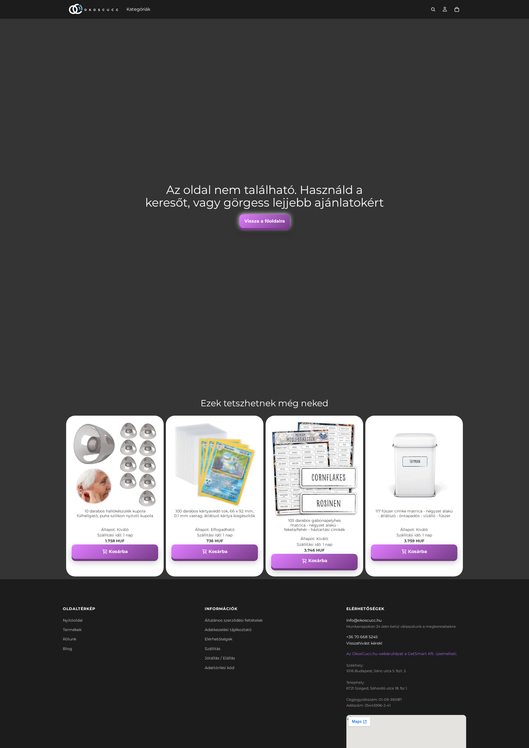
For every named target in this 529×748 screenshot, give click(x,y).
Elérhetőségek (218, 639)
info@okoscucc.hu (364, 620)
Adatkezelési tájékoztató (228, 629)
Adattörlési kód (219, 667)
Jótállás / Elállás (220, 658)
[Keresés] (433, 9)
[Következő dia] (150, 464)
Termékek (72, 629)
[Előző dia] (80, 464)
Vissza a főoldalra (264, 221)
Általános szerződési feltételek (234, 620)
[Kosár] (457, 9)
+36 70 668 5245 (362, 636)
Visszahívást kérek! (364, 643)
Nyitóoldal (73, 620)
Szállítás (212, 648)
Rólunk (69, 639)
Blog (67, 648)
